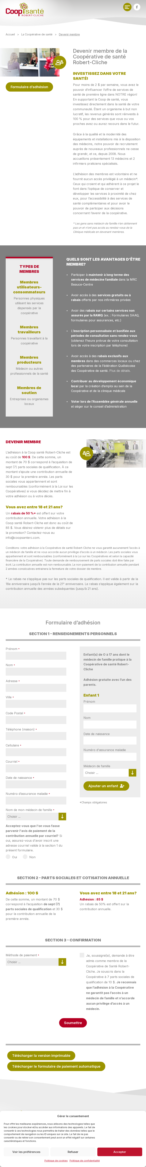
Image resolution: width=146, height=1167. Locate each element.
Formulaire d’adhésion (29, 87)
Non (32, 857)
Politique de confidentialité (85, 1160)
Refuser (73, 1152)
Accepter (119, 1152)
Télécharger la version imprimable (41, 1055)
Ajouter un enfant (104, 786)
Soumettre (73, 1023)
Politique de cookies (56, 1160)
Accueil (10, 34)
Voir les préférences (26, 1152)
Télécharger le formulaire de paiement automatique (56, 1066)
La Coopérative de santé (36, 34)
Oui (14, 857)
